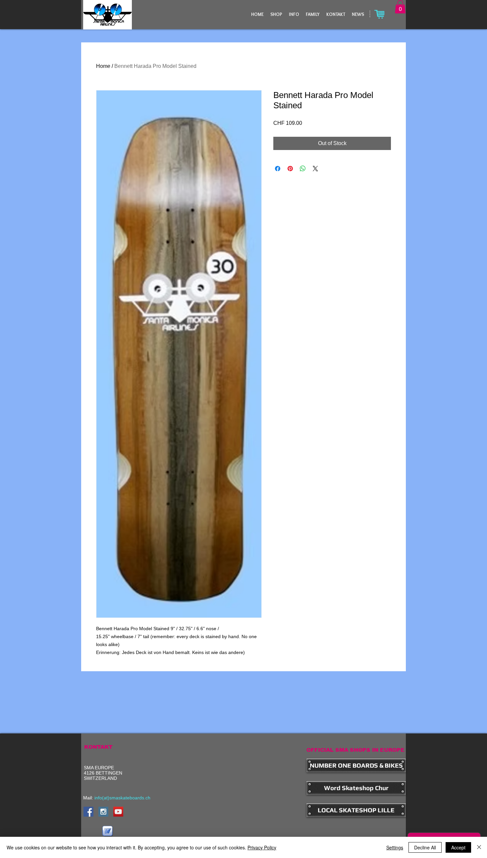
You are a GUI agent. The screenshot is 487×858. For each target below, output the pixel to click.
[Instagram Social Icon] (103, 812)
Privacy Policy (261, 847)
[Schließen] (479, 847)
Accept (458, 847)
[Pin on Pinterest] (290, 169)
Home (103, 66)
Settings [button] (394, 847)
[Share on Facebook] (278, 169)
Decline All (425, 847)
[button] (400, 7)
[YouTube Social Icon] (118, 812)
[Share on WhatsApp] (303, 169)
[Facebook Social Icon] (88, 812)
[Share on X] (315, 169)
